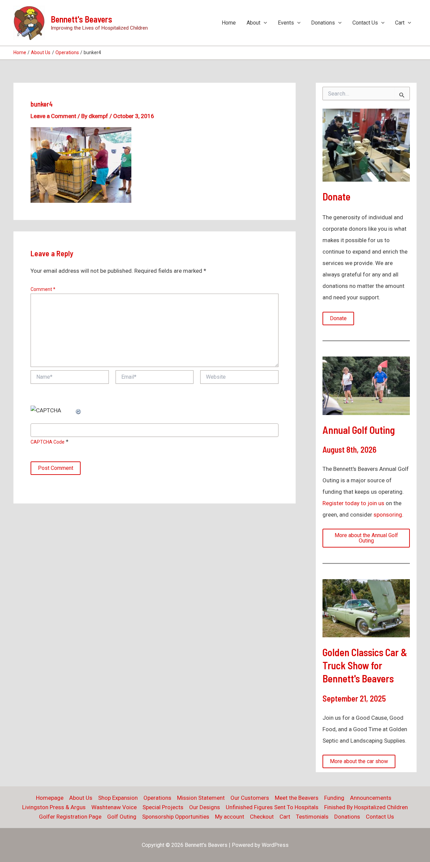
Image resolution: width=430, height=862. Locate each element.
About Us (80, 797)
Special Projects (162, 807)
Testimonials (312, 816)
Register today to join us (353, 503)
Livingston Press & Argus (54, 807)
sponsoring (388, 514)
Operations (157, 797)
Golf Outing (121, 816)
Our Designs (204, 807)
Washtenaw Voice (114, 807)
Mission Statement (201, 797)
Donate (338, 318)
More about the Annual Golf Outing (366, 538)
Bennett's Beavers (81, 19)
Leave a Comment (53, 116)
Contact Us (365, 23)
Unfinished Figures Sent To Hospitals (272, 807)
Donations (323, 23)
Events (286, 23)
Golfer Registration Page (70, 816)
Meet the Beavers (296, 797)
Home (229, 23)
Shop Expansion (118, 797)
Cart (399, 23)
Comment (43, 289)
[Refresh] (78, 410)
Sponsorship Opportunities (175, 816)
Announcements (370, 797)
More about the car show (359, 761)
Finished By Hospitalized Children (366, 807)
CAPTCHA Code (47, 442)
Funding (334, 797)
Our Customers (249, 797)
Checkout (262, 816)
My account (229, 816)
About (253, 23)
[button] (263, 22)
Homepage (49, 797)
